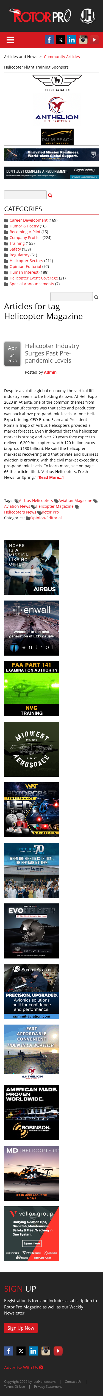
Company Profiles (25, 237)
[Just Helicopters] (51, 16)
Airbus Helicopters (36, 500)
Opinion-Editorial (25, 266)
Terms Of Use (14, 1386)
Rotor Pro (50, 512)
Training (17, 243)
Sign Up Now (21, 1328)
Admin (50, 372)
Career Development (29, 220)
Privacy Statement (48, 1386)
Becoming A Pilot (25, 231)
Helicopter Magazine (55, 506)
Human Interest (24, 272)
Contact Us (73, 1381)
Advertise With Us (21, 1367)
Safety (15, 249)
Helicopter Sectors (26, 260)
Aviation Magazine (75, 500)
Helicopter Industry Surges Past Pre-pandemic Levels (52, 352)
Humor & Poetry (24, 226)
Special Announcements (32, 283)
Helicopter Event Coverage (34, 278)
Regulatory (19, 254)
